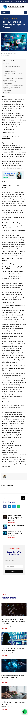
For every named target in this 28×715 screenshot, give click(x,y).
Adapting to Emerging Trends (12, 87)
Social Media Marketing (10, 71)
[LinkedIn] (20, 1)
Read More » (11, 522)
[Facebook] (16, 1)
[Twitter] (25, 1)
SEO (5, 68)
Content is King (8, 76)
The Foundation (8, 64)
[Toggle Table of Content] (23, 61)
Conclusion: (7, 92)
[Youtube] (18, 1)
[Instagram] (23, 1)
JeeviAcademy (11, 457)
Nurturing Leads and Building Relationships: (11, 82)
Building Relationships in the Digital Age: (13, 74)
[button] (4, 506)
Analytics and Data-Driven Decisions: (14, 85)
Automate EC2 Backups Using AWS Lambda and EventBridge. (15, 533)
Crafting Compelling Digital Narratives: (14, 78)
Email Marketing (8, 80)
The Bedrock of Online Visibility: (12, 70)
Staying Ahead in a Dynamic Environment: (11, 89)
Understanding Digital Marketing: (12, 66)
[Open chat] (24, 711)
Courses (3, 12)
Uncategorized (10, 19)
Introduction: (7, 63)
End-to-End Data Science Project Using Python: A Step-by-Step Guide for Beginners (13, 621)
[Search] (23, 498)
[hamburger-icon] (25, 12)
